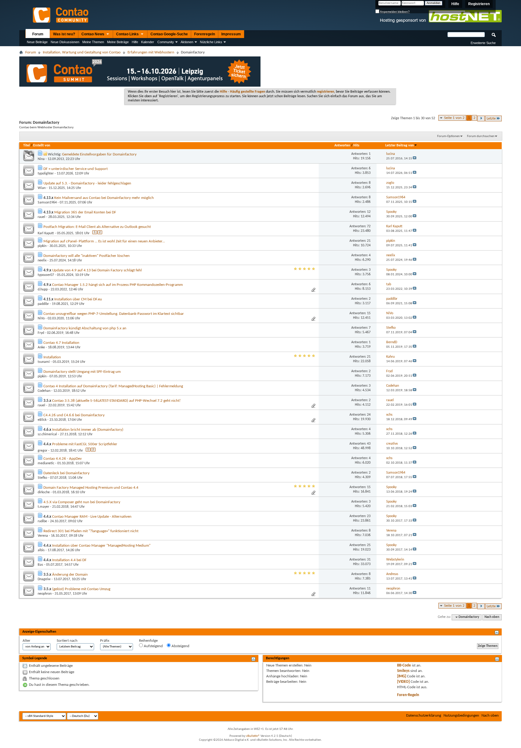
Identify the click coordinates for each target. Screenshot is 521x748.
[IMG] (401, 676)
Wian (42, 188)
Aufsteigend (153, 646)
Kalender (147, 42)
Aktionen (187, 42)
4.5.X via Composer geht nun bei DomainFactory (81, 502)
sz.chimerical (47, 434)
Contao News (93, 34)
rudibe (42, 521)
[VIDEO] (403, 682)
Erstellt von (41, 145)
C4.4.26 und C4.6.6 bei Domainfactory (74, 415)
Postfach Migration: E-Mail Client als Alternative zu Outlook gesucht (97, 227)
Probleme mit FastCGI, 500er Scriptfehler (84, 444)
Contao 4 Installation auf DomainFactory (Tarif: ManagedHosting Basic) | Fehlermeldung (113, 386)
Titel (26, 145)
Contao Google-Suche (169, 34)
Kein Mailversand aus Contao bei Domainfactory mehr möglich (104, 198)
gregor (42, 450)
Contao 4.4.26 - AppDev (62, 459)
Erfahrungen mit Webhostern (151, 52)
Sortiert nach (67, 641)
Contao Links (128, 34)
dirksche (44, 492)
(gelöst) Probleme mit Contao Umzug (81, 589)
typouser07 (46, 275)
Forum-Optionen (448, 136)
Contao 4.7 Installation (61, 343)
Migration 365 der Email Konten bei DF (85, 212)
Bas (40, 565)
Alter (26, 641)
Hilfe (455, 4)
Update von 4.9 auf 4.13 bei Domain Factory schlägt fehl (97, 270)
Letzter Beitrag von (399, 145)
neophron (45, 594)
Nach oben (492, 617)
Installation (52, 357)
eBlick (42, 420)
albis (41, 550)
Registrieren (479, 4)
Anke (41, 347)
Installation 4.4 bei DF (69, 560)
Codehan (44, 391)
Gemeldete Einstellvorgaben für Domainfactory (99, 154)
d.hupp (43, 289)
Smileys (403, 671)
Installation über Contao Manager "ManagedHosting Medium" (101, 546)
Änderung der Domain (70, 575)
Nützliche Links (211, 42)
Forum (37, 34)
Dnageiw (44, 579)
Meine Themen (93, 42)
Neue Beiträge (37, 42)
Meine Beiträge (118, 42)
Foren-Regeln (408, 695)
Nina (41, 159)
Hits (356, 145)
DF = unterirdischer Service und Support (75, 169)
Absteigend (180, 646)
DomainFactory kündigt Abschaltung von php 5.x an (84, 328)
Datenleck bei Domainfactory (66, 473)
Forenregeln (204, 34)
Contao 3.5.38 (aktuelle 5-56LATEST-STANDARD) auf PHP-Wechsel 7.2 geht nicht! (116, 401)
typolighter (46, 173)
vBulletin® (253, 736)
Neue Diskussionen (65, 42)
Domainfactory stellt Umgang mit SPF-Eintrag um (82, 372)
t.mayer (43, 507)
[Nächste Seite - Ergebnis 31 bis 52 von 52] (481, 118)
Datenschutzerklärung (423, 716)
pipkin (42, 246)
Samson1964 (47, 202)
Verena (43, 536)
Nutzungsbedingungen (461, 716)
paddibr (43, 304)
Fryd (41, 333)
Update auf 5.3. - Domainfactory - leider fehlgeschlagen (87, 183)
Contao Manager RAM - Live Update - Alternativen (91, 517)
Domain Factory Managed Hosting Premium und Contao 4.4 (90, 488)
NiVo (41, 318)
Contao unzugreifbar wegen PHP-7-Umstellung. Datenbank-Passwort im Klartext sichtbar (113, 314)
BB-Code (404, 665)
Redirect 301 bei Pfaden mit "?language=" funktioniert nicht (90, 531)
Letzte (491, 118)
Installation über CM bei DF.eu (78, 299)
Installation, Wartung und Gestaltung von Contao (82, 52)
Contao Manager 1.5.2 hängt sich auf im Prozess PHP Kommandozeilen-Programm (117, 285)
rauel (41, 217)
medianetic (46, 463)
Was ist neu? (64, 34)
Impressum (231, 34)
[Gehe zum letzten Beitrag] (414, 158)
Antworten (342, 145)
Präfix (104, 641)
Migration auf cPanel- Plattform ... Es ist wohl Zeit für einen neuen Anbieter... (104, 241)
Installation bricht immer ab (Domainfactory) (87, 430)
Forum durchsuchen (480, 136)
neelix (42, 260)
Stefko (42, 478)
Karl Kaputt (46, 233)
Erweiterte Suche (483, 43)
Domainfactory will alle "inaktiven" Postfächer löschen (86, 256)
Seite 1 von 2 (454, 118)
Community (165, 42)
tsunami (44, 362)
